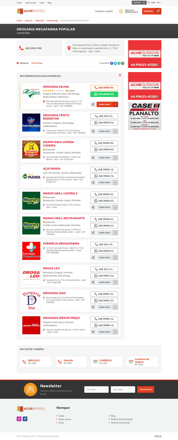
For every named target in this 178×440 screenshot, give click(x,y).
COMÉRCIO (105, 360)
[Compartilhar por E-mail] (122, 63)
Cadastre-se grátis (104, 11)
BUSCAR (137, 2)
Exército (68, 360)
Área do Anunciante (120, 422)
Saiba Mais (104, 104)
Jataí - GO (155, 2)
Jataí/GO (28, 21)
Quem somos (30, 3)
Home (19, 3)
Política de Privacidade (122, 419)
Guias (41, 3)
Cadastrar (146, 389)
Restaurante (50, 150)
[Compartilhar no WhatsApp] (119, 63)
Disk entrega (52, 21)
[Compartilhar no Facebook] (111, 63)
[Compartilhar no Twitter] (115, 63)
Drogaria (71, 91)
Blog (50, 3)
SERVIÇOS (39, 21)
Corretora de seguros (142, 360)
